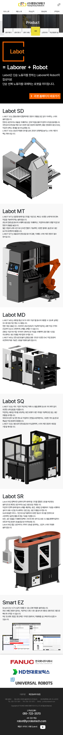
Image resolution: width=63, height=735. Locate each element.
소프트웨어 (45, 33)
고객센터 (56, 11)
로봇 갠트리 (17, 33)
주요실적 (31, 11)
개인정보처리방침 (35, 694)
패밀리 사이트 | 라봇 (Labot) (27, 726)
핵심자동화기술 (54, 33)
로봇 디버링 (26, 33)
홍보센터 (44, 11)
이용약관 (23, 694)
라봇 (35, 31)
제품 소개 (19, 11)
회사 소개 (6, 11)
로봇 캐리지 (8, 33)
